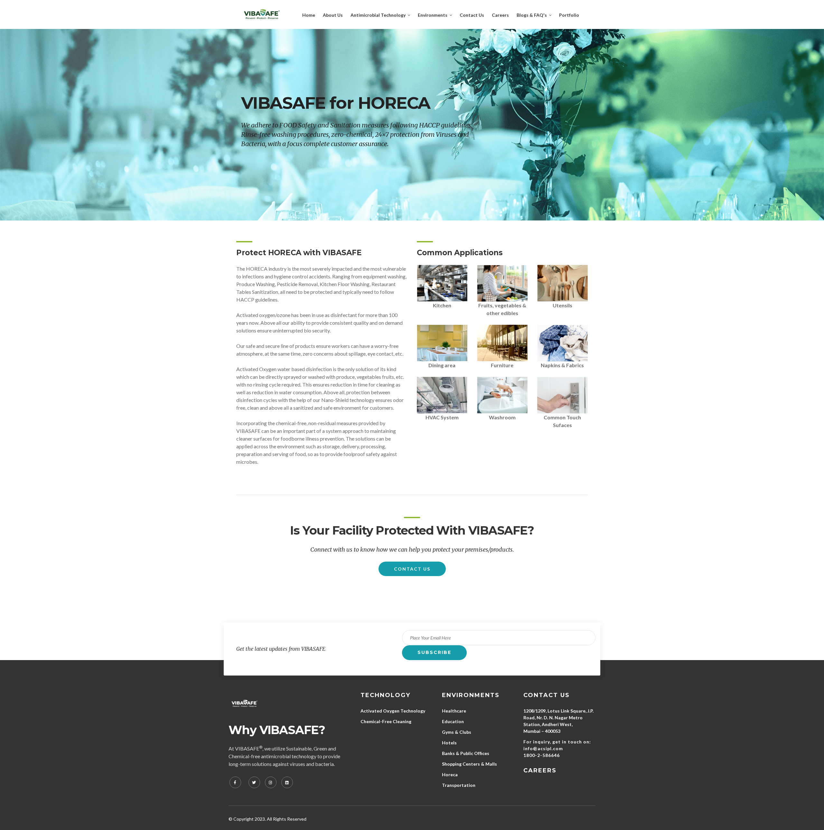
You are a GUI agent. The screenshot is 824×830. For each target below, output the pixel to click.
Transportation (458, 785)
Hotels (449, 742)
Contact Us (412, 569)
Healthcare (454, 710)
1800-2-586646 (541, 755)
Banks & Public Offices (465, 753)
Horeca (450, 774)
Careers (540, 770)
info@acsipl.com (543, 748)
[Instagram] (270, 782)
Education (453, 721)
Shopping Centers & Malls (469, 764)
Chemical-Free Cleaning (385, 721)
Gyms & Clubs (456, 732)
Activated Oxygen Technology (392, 710)
